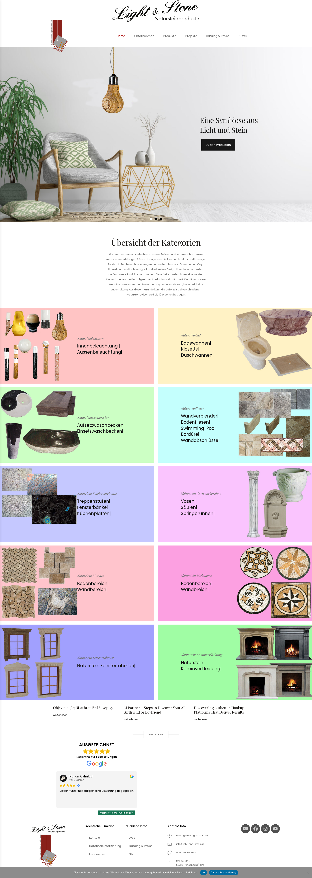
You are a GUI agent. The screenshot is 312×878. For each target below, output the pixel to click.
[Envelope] (245, 828)
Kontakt (94, 838)
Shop (132, 854)
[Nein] (307, 872)
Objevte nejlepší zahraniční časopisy (83, 707)
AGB (132, 838)
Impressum (97, 854)
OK (203, 872)
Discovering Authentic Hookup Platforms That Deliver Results (219, 709)
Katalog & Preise (141, 846)
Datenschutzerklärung (105, 846)
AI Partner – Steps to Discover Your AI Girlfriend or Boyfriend (154, 709)
